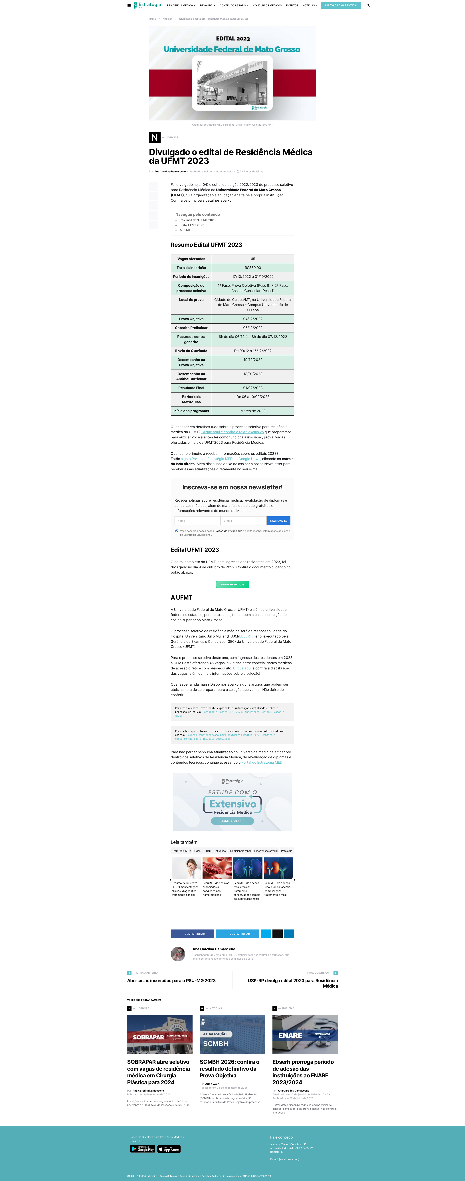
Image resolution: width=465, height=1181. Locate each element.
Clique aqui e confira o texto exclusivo (232, 432)
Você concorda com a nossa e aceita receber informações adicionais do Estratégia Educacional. (235, 532)
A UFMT (185, 230)
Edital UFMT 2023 (192, 225)
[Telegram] (330, 1175)
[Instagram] (318, 1175)
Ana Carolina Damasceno (170, 171)
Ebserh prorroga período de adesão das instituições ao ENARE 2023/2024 (303, 1072)
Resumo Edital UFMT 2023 (198, 220)
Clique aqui (242, 668)
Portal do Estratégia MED (261, 762)
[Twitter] (312, 1175)
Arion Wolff (212, 1083)
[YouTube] (324, 1175)
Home (152, 18)
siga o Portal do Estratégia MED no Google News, (221, 459)
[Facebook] (307, 1175)
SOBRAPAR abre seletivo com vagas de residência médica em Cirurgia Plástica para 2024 (158, 1072)
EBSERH (245, 636)
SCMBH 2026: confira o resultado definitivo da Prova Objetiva (229, 1069)
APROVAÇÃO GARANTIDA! (340, 5)
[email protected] (289, 1159)
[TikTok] (335, 1175)
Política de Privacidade (228, 530)
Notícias (167, 18)
